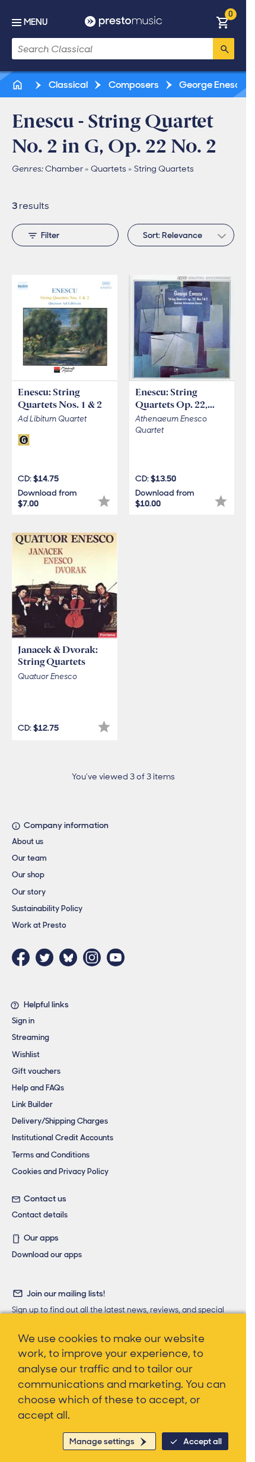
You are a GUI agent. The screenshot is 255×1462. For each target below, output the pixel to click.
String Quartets (164, 168)
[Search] (223, 48)
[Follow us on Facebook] (24, 957)
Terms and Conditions (51, 1155)
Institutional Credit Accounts (62, 1138)
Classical (67, 84)
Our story (29, 892)
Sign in (23, 1021)
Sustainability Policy (47, 908)
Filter (50, 235)
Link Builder (32, 1104)
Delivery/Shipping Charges (60, 1121)
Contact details (40, 1215)
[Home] (18, 84)
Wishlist (26, 1054)
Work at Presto (39, 925)
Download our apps (47, 1254)
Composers (133, 84)
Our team (29, 858)
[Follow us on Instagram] (95, 957)
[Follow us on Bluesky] (71, 957)
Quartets (108, 168)
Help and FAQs (38, 1088)
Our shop (28, 875)
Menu (35, 22)
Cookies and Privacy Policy (60, 1171)
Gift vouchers (36, 1071)
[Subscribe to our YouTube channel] (118, 957)
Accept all (202, 1441)
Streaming (30, 1037)
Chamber (64, 168)
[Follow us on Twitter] (47, 957)
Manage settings (102, 1441)
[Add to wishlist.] (104, 501)
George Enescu (211, 84)
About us (27, 841)
